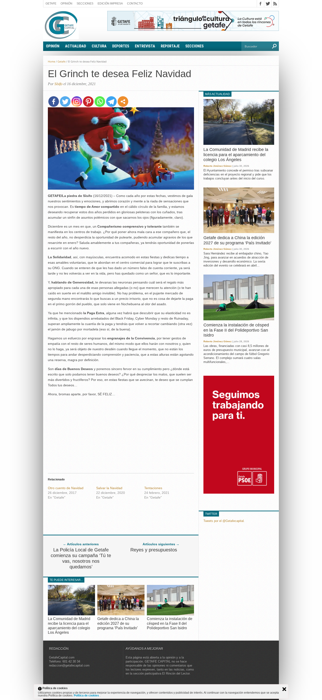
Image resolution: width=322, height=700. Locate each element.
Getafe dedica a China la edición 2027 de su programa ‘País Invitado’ (118, 623)
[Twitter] (65, 101)
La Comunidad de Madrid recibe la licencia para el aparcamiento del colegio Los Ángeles (235, 154)
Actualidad (75, 46)
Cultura (99, 46)
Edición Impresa (110, 3)
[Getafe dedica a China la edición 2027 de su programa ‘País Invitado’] (120, 614)
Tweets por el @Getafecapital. (224, 521)
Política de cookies (87, 695)
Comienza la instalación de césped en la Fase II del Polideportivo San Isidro (169, 623)
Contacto (135, 3)
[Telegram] (111, 101)
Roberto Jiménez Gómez (217, 166)
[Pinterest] (88, 101)
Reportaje (170, 46)
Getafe (50, 3)
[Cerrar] (284, 689)
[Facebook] (53, 101)
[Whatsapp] (100, 101)
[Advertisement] (121, 433)
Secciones (85, 3)
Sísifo (58, 84)
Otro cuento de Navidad (65, 488)
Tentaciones (153, 488)
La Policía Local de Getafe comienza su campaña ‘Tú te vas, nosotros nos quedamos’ (81, 558)
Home (51, 61)
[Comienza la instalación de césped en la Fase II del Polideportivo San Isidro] (170, 614)
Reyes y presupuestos (153, 549)
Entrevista (145, 46)
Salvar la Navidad (109, 488)
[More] (123, 101)
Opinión (66, 3)
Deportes (120, 46)
